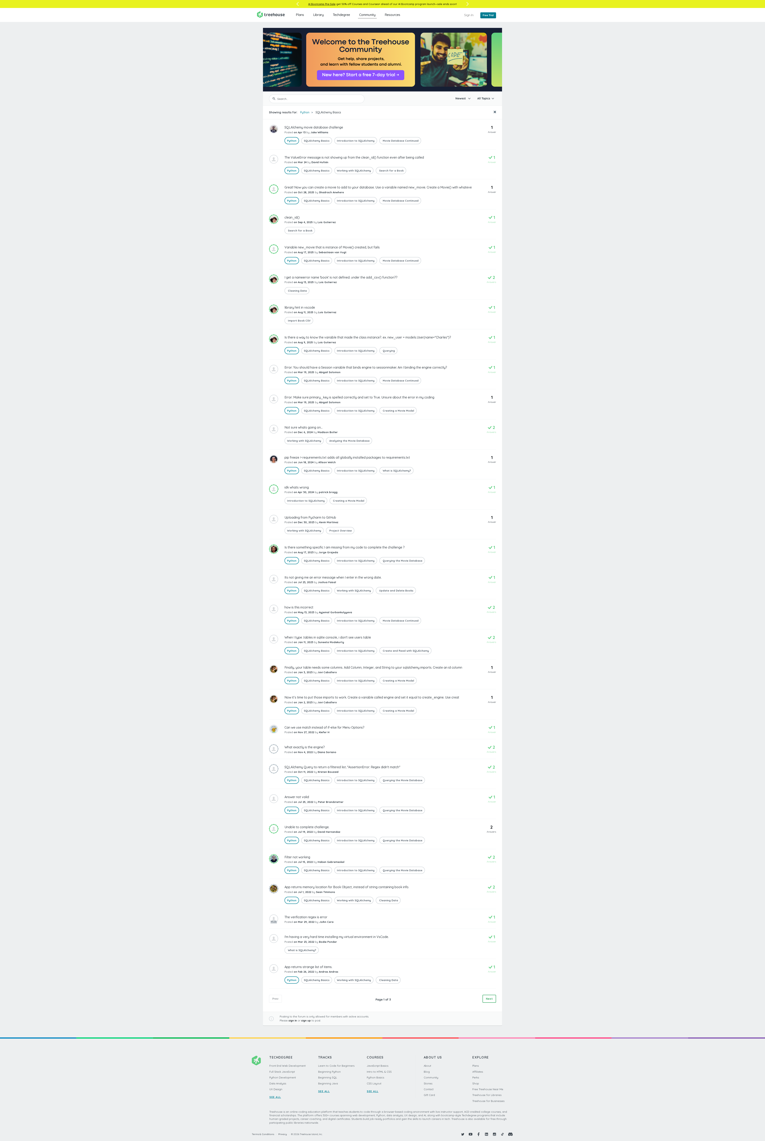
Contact (429, 1089)
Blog (427, 1071)
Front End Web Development (287, 1065)
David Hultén (319, 162)
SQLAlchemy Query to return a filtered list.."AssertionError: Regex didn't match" (342, 767)
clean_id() (292, 217)
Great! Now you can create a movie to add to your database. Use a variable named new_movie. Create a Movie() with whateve (378, 187)
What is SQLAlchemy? (396, 470)
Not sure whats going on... (303, 427)
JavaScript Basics (377, 1065)
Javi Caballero (327, 672)
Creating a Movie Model (398, 410)
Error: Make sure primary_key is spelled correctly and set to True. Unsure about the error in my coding (359, 397)
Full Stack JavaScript (282, 1071)
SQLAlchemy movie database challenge (313, 127)
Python (304, 112)
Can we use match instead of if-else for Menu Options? (324, 727)
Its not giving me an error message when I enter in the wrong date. (333, 577)
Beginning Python (329, 1071)
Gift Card (429, 1095)
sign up (306, 1020)
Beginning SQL (327, 1077)
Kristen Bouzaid (328, 771)
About (427, 1065)
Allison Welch (327, 462)
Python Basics (375, 1077)
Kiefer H (324, 732)
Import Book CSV (299, 320)
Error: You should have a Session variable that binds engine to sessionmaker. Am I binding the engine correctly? (365, 367)
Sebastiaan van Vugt (332, 252)
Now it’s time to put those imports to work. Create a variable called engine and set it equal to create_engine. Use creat (371, 697)
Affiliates (477, 1071)
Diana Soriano (327, 752)
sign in (292, 1020)
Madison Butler (328, 432)
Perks (475, 1077)
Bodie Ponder (328, 941)
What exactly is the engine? (304, 747)
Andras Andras (328, 971)
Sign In (469, 15)
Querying (388, 350)
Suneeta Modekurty (331, 642)
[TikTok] (502, 1134)
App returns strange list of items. (308, 967)
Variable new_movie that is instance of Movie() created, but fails (332, 247)
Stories (428, 1083)
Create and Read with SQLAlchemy (405, 650)
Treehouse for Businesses (488, 1101)
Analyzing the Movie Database (349, 440)
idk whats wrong (296, 487)
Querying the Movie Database (402, 560)
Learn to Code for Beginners (336, 1065)
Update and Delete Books (395, 590)
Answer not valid (296, 797)
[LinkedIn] (486, 1134)
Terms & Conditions (263, 1134)
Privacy (282, 1134)
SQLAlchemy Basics (328, 112)
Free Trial (488, 15)
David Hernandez (329, 831)
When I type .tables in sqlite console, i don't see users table (327, 637)
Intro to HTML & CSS (379, 1071)
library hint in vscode (299, 307)
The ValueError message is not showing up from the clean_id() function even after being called (354, 157)
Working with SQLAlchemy (354, 170)
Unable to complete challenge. (306, 827)
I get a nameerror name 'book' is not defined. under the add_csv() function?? (340, 277)
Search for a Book (391, 170)
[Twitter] (462, 1134)
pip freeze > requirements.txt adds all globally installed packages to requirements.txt (347, 457)
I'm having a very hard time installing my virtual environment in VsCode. (336, 937)
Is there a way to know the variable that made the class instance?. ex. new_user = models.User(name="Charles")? (367, 337)
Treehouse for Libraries (486, 1095)
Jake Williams (319, 132)
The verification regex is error (305, 917)
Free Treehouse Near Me (487, 1089)
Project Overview (340, 530)
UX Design (275, 1089)
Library (318, 15)
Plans (300, 15)
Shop (475, 1083)
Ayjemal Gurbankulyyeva (335, 612)
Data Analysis (277, 1083)
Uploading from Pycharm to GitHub (310, 517)
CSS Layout (374, 1083)
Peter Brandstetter (330, 802)
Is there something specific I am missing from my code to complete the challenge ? (344, 547)
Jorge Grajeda (328, 552)
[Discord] (510, 1134)
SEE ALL (275, 1097)
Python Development (282, 1077)
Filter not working (297, 857)
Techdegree (341, 15)
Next (489, 999)
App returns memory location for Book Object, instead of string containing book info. (346, 887)
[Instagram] (494, 1134)
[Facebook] (478, 1134)
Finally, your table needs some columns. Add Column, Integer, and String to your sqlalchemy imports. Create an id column (373, 667)
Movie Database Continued (400, 140)
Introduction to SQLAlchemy (356, 140)
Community (367, 15)
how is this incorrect (298, 607)
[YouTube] (470, 1134)
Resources (392, 15)
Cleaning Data (297, 290)
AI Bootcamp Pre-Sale (321, 4)
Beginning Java (328, 1083)
